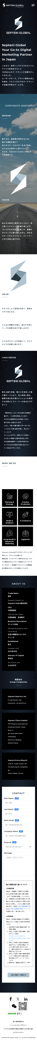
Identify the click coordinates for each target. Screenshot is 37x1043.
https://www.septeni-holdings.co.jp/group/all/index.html (20, 938)
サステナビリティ (18, 1032)
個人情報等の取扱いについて (21, 909)
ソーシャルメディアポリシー (18, 1025)
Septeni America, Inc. (17, 696)
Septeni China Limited (17, 720)
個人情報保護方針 (24, 906)
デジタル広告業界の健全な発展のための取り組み (18, 1029)
